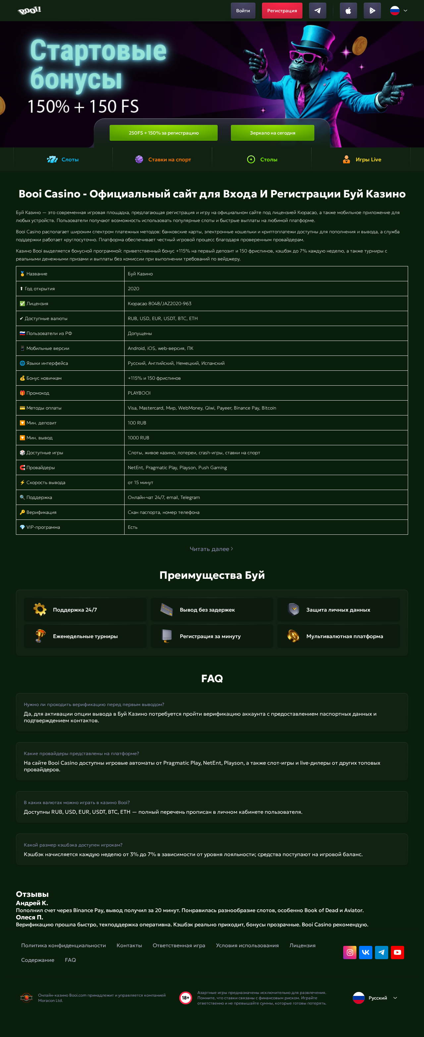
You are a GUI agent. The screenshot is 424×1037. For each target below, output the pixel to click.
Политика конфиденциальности (63, 945)
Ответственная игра (179, 945)
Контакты (129, 945)
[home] (30, 10)
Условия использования (247, 945)
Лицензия (303, 945)
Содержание (37, 959)
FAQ (70, 959)
